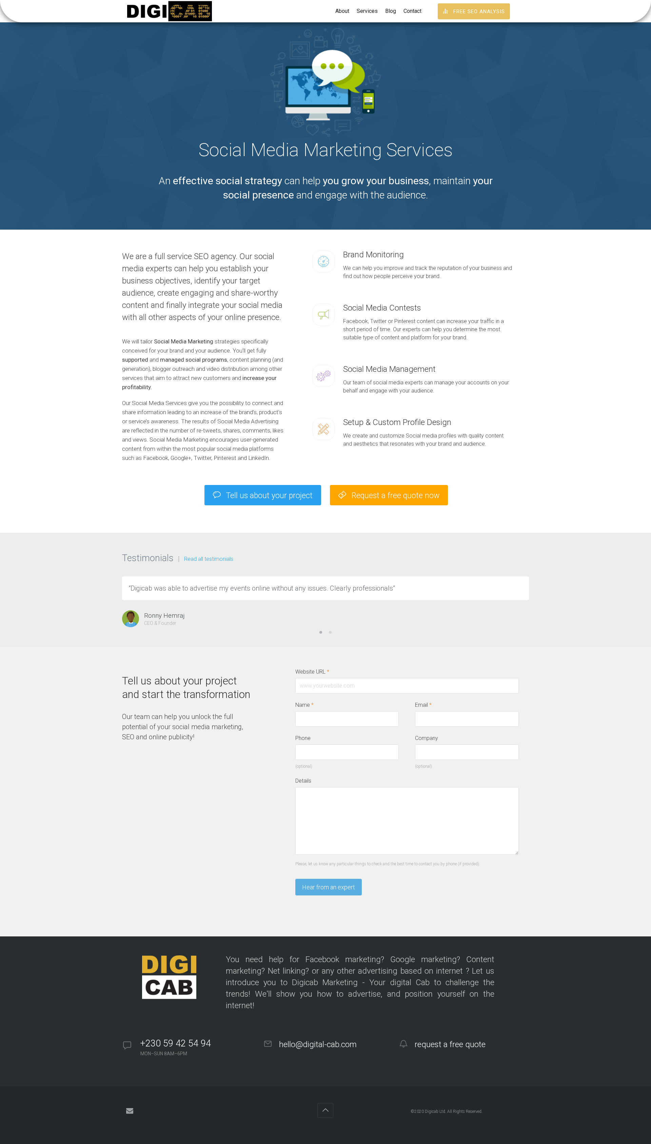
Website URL (312, 672)
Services (367, 11)
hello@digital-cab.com (317, 1044)
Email (423, 705)
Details (303, 781)
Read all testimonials (208, 559)
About (342, 11)
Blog (390, 11)
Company (426, 738)
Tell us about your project (268, 495)
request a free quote (449, 1044)
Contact (412, 11)
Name (304, 705)
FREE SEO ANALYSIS (478, 11)
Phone (303, 738)
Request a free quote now (394, 495)
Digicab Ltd (435, 1111)
